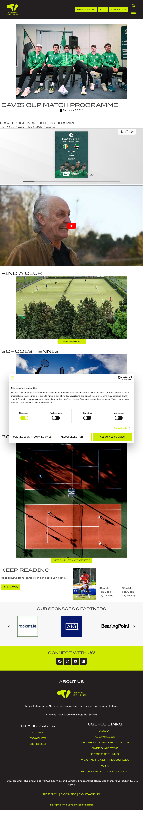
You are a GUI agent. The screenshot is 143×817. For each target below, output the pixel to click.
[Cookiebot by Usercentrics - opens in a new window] (120, 378)
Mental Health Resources (105, 760)
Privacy (51, 794)
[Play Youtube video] (71, 225)
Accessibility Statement (105, 771)
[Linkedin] (83, 661)
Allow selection (72, 437)
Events (21, 127)
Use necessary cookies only (32, 437)
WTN (105, 766)
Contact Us (89, 794)
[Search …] (133, 6)
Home (3, 127)
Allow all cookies (112, 437)
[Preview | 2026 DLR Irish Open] (84, 584)
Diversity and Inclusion (105, 742)
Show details (120, 428)
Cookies (69, 794)
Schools (38, 744)
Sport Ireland (105, 754)
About (105, 731)
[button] (9, 627)
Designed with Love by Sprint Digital (71, 804)
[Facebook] (59, 661)
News (11, 127)
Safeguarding (105, 748)
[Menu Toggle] (133, 12)
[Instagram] (67, 661)
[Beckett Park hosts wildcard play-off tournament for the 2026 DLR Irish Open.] (130, 584)
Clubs (38, 733)
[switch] (56, 418)
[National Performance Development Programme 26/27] (107, 584)
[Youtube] (75, 661)
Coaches (38, 738)
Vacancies (105, 737)
